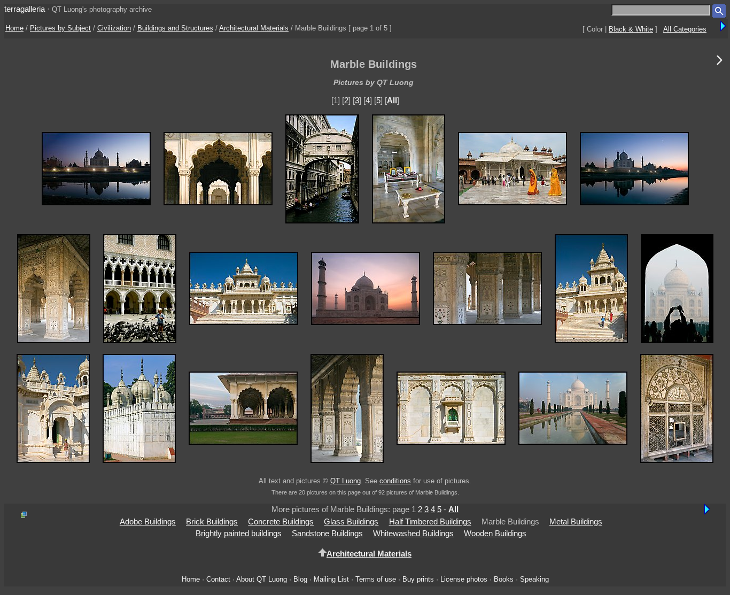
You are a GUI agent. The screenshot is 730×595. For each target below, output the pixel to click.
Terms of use (375, 579)
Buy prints (418, 579)
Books (504, 579)
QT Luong (345, 481)
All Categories (684, 29)
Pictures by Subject (60, 28)
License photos (463, 579)
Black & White (631, 29)
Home (14, 28)
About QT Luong (261, 579)
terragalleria (24, 8)
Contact (218, 579)
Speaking (534, 579)
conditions (395, 481)
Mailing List (331, 579)
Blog (300, 579)
